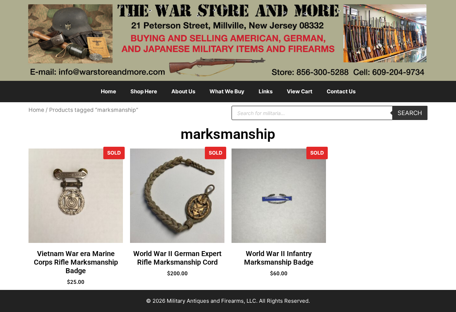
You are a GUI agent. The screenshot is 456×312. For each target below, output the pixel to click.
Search (410, 112)
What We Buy (226, 91)
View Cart (299, 91)
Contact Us (341, 91)
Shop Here (143, 91)
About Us (183, 91)
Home (108, 91)
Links (266, 91)
